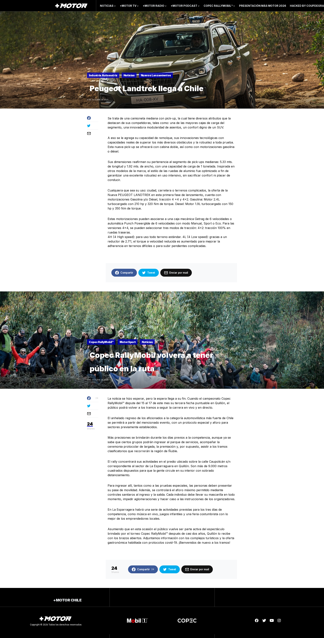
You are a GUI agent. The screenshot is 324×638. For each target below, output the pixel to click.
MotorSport (128, 342)
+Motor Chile (67, 600)
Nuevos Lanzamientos (156, 75)
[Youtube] (271, 620)
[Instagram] (279, 620)
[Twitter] (264, 620)
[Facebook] (256, 620)
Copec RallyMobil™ (101, 342)
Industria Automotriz (103, 75)
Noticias (129, 75)
